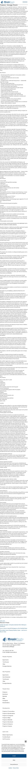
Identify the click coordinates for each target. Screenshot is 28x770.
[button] (25, 741)
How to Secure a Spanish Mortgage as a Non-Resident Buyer (13, 628)
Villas (4, 664)
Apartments (6, 660)
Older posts (2, 620)
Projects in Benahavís (8, 722)
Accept (14, 755)
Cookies (10, 767)
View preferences (14, 764)
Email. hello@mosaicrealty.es (10, 652)
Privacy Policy (16, 767)
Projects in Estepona (8, 724)
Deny (14, 760)
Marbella (5, 696)
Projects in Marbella (7, 719)
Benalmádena (6, 702)
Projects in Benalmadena (9, 713)
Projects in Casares (7, 726)
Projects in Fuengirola (8, 715)
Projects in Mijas (6, 717)
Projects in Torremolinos (8, 711)
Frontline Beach (6, 737)
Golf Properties (6, 739)
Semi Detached (6, 677)
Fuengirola (5, 700)
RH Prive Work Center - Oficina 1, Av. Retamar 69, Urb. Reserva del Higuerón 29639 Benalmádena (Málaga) (14, 645)
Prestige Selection (7, 666)
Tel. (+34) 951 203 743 (8, 650)
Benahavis (5, 694)
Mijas (4, 698)
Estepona (5, 692)
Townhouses (6, 662)
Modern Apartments (8, 735)
